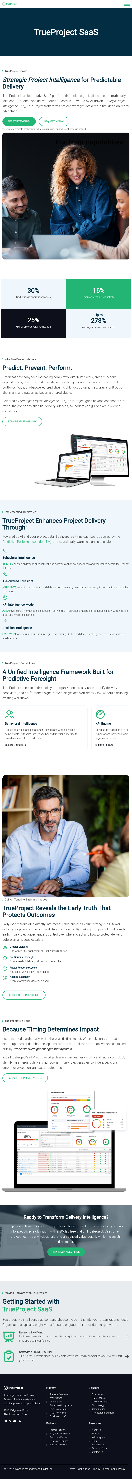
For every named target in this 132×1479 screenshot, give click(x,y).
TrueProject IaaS (58, 1416)
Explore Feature (14, 744)
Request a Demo (54, 121)
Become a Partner (59, 1437)
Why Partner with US (60, 1433)
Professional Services (103, 1412)
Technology (98, 1405)
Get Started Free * (19, 121)
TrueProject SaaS (58, 1409)
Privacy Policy (100, 1468)
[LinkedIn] (6, 1421)
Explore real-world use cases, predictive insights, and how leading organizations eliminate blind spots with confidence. (69, 1338)
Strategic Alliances (59, 1441)
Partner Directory (58, 1444)
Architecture (56, 1398)
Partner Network (58, 1430)
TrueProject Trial (58, 1412)
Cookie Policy (117, 1468)
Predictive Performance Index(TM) (27, 542)
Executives (97, 1394)
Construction (98, 1409)
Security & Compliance (61, 1405)
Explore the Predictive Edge (25, 1077)
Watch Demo (98, 1444)
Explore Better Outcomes (24, 995)
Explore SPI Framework (22, 421)
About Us (96, 1430)
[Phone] (20, 1421)
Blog (94, 1441)
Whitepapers (98, 1437)
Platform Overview (59, 1394)
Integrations (56, 1401)
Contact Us (97, 1452)
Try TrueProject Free (66, 1251)
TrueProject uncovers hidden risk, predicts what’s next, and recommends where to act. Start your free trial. (70, 1358)
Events (95, 1433)
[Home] (10, 4)
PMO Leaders (99, 1398)
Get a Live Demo (100, 1448)
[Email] (15, 1421)
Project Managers (101, 1401)
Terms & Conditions (79, 1468)
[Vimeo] (11, 1421)
